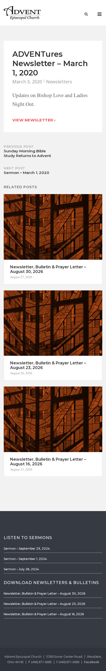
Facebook (91, 662)
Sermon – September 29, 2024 (27, 548)
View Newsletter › (34, 120)
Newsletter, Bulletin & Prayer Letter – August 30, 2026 (44, 593)
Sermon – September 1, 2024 (25, 559)
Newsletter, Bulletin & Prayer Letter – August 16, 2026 (44, 614)
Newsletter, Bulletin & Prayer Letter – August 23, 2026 (44, 604)
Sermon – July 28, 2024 (21, 569)
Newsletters (59, 82)
